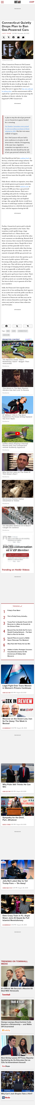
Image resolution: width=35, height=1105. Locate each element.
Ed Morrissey (7, 728)
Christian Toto (7, 888)
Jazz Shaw (6, 33)
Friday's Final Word (13, 610)
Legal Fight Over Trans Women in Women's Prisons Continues (17, 686)
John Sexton (6, 693)
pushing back (24, 158)
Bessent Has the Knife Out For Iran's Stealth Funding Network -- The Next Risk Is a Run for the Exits (19, 632)
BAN (8, 331)
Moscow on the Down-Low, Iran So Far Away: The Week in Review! (17, 721)
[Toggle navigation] (2, 2)
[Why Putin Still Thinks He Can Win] (17, 773)
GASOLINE (6, 335)
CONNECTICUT (22, 331)
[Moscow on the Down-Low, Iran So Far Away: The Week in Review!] (17, 707)
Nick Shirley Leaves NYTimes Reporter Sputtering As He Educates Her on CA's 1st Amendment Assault (17, 1060)
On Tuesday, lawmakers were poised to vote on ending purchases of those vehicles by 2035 (17, 128)
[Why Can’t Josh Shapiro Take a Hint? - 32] (17, 1081)
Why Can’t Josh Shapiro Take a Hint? (16, 1094)
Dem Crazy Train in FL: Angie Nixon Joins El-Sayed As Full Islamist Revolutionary (16, 918)
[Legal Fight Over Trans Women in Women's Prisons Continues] (17, 674)
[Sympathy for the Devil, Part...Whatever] (17, 806)
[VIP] (31, 2)
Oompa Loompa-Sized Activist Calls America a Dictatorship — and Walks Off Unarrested (16, 1024)
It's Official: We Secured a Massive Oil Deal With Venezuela (17, 989)
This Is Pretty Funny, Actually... (17, 616)
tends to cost (24, 186)
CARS (13, 331)
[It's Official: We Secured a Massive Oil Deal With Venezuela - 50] (17, 976)
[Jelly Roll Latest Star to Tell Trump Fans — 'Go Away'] (17, 869)
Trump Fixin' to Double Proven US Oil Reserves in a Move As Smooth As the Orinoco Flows (19, 624)
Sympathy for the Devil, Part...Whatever (13, 818)
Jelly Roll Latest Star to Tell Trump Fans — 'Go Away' (15, 882)
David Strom (6, 824)
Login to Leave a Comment (17, 555)
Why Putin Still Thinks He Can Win (18, 644)
